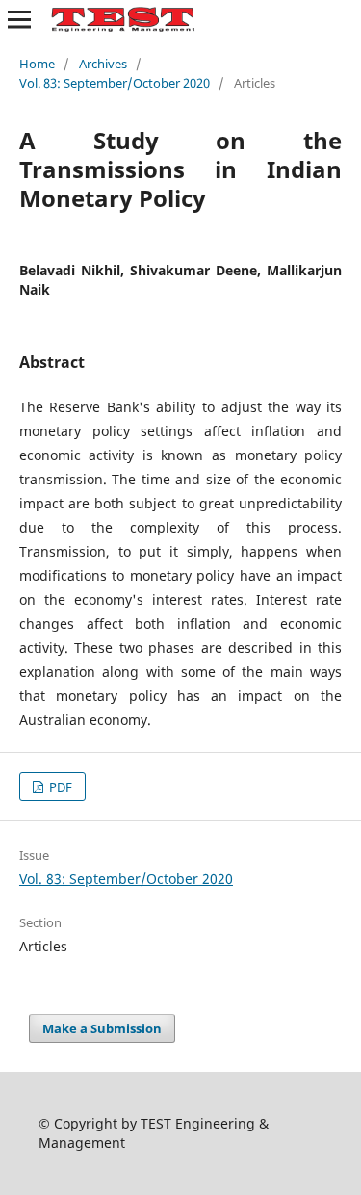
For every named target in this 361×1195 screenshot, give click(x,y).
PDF (59, 786)
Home (37, 63)
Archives (103, 63)
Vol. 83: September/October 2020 (114, 82)
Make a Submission (102, 1028)
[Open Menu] (19, 19)
